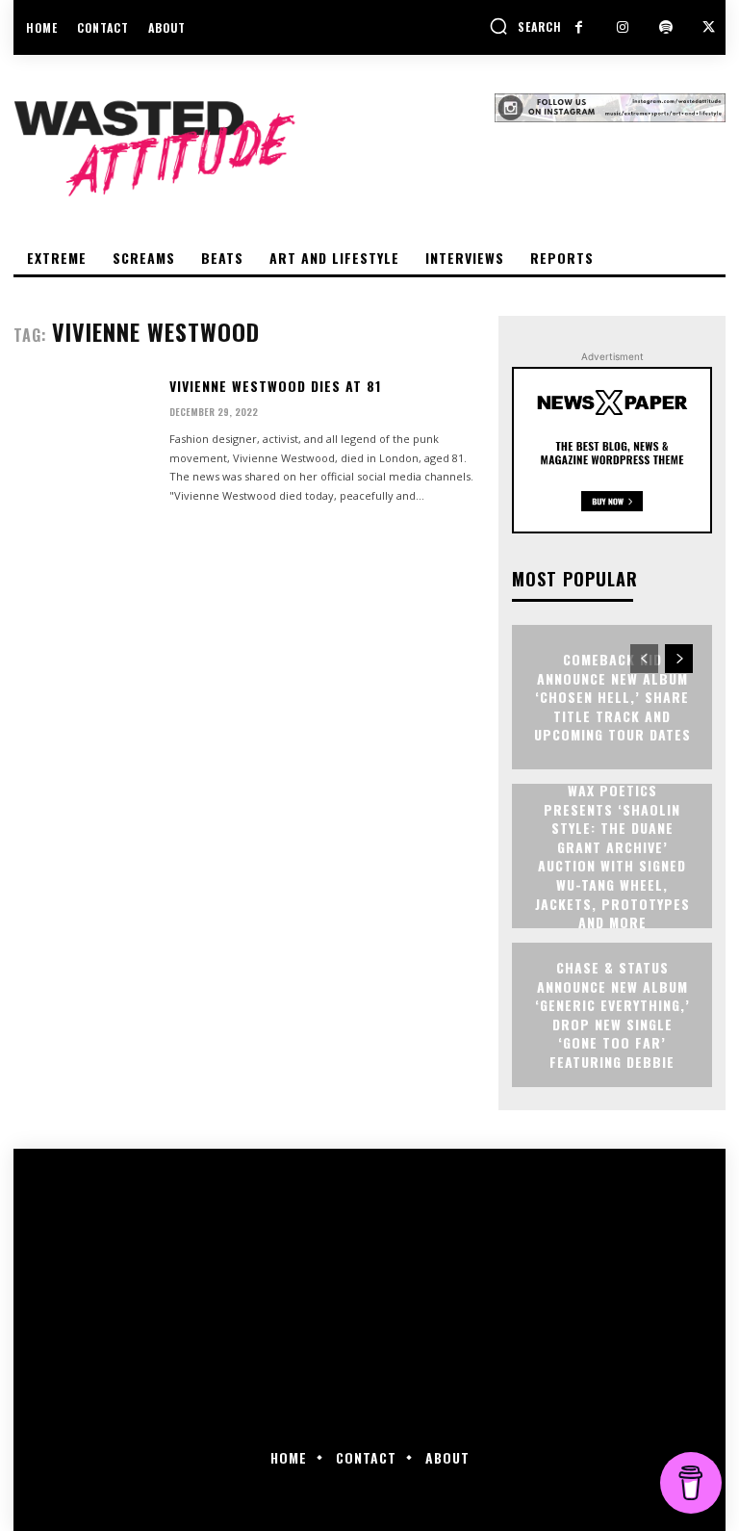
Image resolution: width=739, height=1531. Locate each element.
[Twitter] (709, 27)
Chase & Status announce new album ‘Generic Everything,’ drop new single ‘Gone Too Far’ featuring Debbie (612, 1014)
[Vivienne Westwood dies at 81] (83, 435)
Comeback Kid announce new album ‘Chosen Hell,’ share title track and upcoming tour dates (612, 696)
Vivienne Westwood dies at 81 (275, 386)
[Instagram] (622, 27)
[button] (525, 26)
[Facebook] (579, 27)
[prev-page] (644, 658)
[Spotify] (665, 27)
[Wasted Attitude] (254, 148)
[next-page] (679, 658)
